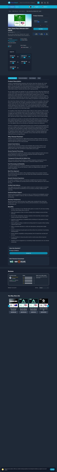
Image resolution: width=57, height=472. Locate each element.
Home (10, 11)
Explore (17, 6)
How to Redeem (32, 78)
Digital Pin (12, 51)
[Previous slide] (9, 306)
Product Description (12, 78)
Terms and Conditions (23, 78)
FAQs (39, 78)
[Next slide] (48, 306)
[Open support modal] (42, 2)
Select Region (23, 45)
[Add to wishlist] (22, 32)
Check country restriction (12, 42)
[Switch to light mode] (30, 7)
